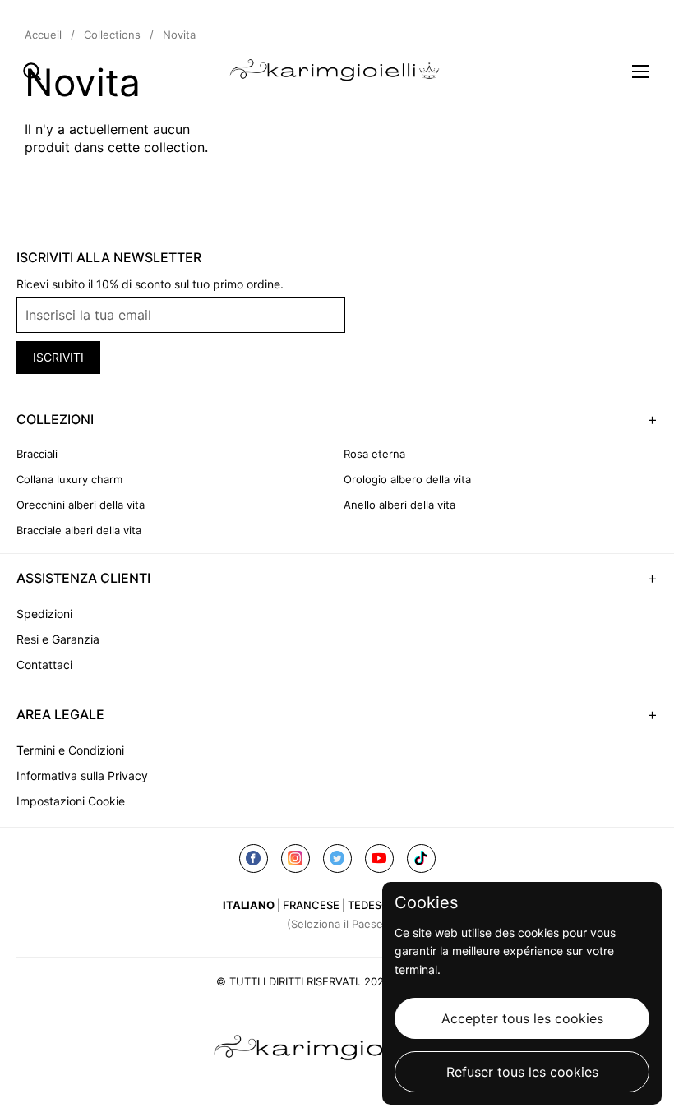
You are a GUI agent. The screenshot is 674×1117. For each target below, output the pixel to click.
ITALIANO (249, 905)
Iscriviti (58, 357)
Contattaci (44, 665)
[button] (31, 71)
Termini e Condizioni (70, 750)
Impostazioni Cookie (70, 801)
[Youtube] (379, 858)
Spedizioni (44, 614)
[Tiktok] (421, 858)
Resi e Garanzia (57, 639)
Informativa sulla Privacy (82, 775)
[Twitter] (337, 858)
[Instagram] (295, 858)
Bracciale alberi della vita (78, 530)
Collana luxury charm (69, 479)
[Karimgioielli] (337, 71)
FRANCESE (311, 905)
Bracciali (37, 453)
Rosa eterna (374, 453)
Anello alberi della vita (399, 504)
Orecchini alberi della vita (80, 504)
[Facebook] (253, 858)
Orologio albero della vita (407, 479)
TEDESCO (373, 905)
